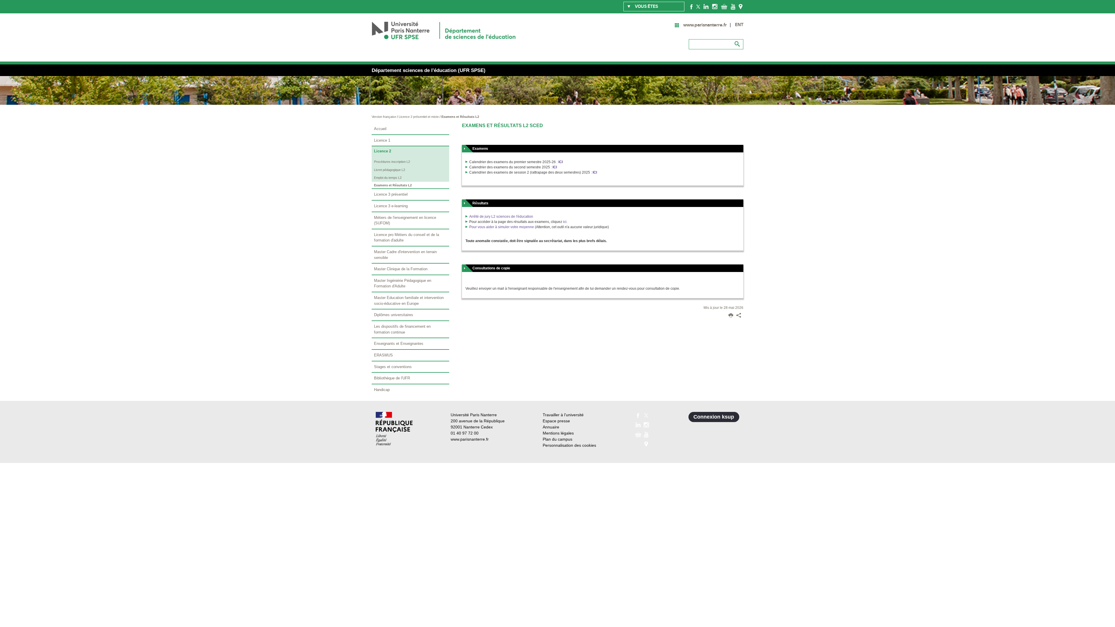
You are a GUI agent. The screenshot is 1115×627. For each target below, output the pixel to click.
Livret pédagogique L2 (389, 170)
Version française (384, 116)
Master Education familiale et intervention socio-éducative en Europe (409, 301)
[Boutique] (724, 6)
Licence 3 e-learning (391, 206)
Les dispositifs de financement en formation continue (402, 329)
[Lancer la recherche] (737, 44)
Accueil (380, 129)
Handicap (382, 390)
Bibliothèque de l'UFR (392, 378)
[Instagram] (714, 6)
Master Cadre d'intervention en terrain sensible (405, 255)
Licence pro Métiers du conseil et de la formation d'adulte (406, 238)
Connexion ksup (713, 417)
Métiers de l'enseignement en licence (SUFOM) (405, 220)
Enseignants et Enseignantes (398, 343)
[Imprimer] (731, 315)
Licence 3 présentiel (391, 194)
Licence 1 (382, 140)
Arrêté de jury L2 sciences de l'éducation (501, 217)
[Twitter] (698, 6)
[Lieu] (740, 6)
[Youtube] (733, 6)
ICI (560, 162)
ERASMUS (383, 355)
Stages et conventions (393, 367)
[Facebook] (691, 6)
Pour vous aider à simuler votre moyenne (501, 227)
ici (565, 222)
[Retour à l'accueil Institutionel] (394, 428)
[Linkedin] (706, 6)
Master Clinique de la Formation (400, 269)
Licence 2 (382, 151)
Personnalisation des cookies (569, 445)
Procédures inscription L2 (392, 161)
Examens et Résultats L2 (460, 116)
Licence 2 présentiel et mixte (419, 116)
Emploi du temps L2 (388, 177)
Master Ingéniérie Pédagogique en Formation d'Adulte (402, 283)
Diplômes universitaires (393, 315)
